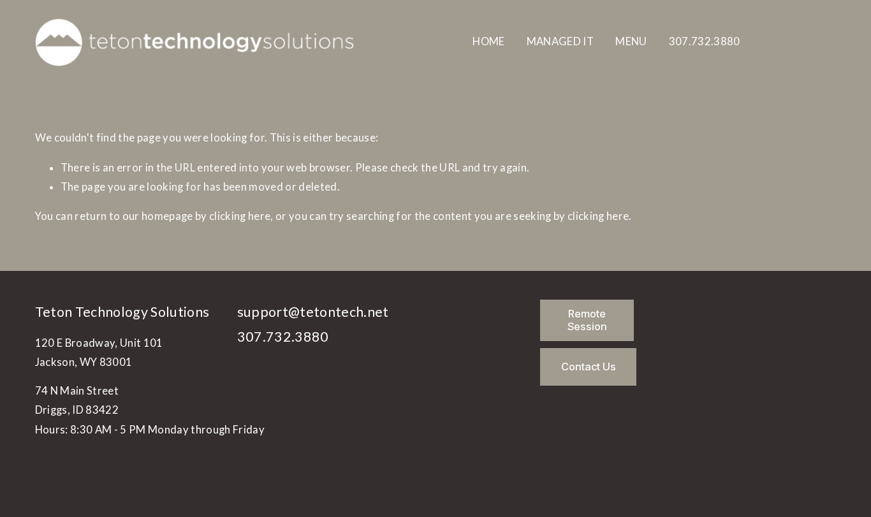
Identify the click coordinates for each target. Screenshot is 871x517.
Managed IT (560, 41)
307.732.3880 (704, 41)
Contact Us (588, 366)
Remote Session (587, 320)
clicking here (239, 216)
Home (488, 41)
